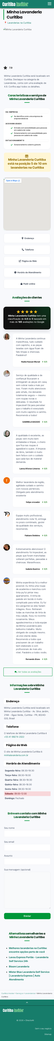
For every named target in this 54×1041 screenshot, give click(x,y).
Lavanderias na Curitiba (19, 22)
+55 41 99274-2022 (14, 736)
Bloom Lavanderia (19, 966)
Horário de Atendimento (29, 272)
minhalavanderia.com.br (16, 755)
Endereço (29, 238)
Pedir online (29, 283)
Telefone (29, 249)
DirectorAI (30, 1020)
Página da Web (29, 261)
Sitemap (47, 1034)
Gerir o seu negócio (43, 1028)
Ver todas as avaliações (29, 671)
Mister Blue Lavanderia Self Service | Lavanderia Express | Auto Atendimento (29, 976)
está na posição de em (27, 163)
